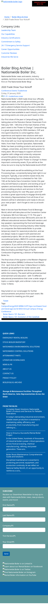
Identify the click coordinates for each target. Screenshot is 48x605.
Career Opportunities (10, 49)
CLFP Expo (28, 306)
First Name (8, 505)
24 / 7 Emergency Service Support (15, 45)
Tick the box (9, 536)
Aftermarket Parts (12, 355)
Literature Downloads (14, 360)
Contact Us (8, 373)
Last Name (8, 515)
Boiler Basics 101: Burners (14, 314)
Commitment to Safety (10, 41)
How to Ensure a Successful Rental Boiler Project (23, 434)
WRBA (21, 306)
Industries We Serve (9, 57)
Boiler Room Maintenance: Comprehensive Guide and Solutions (24, 455)
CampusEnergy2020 (9, 306)
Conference (6, 90)
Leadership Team (8, 30)
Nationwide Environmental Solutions (21, 346)
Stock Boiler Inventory (14, 342)
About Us (7, 369)
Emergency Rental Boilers (15, 337)
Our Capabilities (8, 34)
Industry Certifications (10, 38)
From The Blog (10, 406)
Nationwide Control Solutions (18, 351)
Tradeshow (22, 90)
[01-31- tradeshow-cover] (12, 96)
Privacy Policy (9, 378)
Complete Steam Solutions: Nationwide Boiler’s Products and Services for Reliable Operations (24, 411)
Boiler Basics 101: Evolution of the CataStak (21, 317)
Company (8, 525)
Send (6, 554)
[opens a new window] (17, 563)
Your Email (8, 542)
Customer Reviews (9, 53)
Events (14, 90)
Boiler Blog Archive (12, 382)
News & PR (7, 364)
